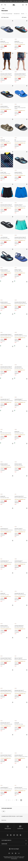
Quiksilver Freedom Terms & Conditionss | (11, 857)
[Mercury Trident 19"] (21, 645)
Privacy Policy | (11, 856)
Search (5, 5)
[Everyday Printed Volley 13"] (7, 645)
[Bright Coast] (21, 93)
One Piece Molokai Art (19, 626)
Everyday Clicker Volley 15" (6, 74)
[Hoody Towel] (7, 159)
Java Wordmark (5, 238)
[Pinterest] (20, 835)
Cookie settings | (6, 856)
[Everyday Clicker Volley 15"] (7, 61)
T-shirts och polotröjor (7, 13)
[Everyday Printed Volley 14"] (21, 61)
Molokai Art (5, 42)
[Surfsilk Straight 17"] (21, 387)
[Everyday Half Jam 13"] (21, 581)
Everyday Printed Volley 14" (20, 74)
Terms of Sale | (17, 856)
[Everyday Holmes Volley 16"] (7, 192)
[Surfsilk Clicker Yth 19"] (21, 484)
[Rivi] (21, 127)
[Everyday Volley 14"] (21, 322)
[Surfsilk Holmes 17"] (7, 516)
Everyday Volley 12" (20, 205)
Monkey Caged (19, 270)
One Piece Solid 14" (21, 788)
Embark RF (5, 140)
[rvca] (19, 853)
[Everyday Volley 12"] (21, 192)
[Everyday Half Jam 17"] (7, 387)
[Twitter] (10, 835)
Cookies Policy (21, 857)
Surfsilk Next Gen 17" (6, 561)
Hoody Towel (5, 173)
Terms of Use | (22, 856)
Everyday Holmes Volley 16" (7, 205)
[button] (1, 28)
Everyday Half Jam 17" (7, 400)
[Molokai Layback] (7, 93)
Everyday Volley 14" (21, 335)
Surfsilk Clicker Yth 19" (21, 497)
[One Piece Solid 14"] (21, 775)
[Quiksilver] (14, 5)
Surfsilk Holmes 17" (7, 529)
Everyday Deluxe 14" (21, 756)
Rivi (20, 140)
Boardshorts (17, 13)
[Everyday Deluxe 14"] (21, 742)
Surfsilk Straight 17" (21, 400)
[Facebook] (7, 835)
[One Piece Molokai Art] (21, 613)
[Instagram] (14, 835)
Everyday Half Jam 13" (20, 594)
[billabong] (9, 853)
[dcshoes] (12, 853)
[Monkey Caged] (21, 257)
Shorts (22, 13)
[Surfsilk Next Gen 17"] (7, 548)
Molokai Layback (5, 107)
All (3, 811)
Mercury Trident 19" (21, 659)
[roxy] (15, 853)
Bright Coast (20, 107)
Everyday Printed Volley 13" (6, 659)
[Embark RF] (7, 127)
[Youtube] (17, 835)
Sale (3, 8)
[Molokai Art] (7, 28)
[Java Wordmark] (7, 224)
